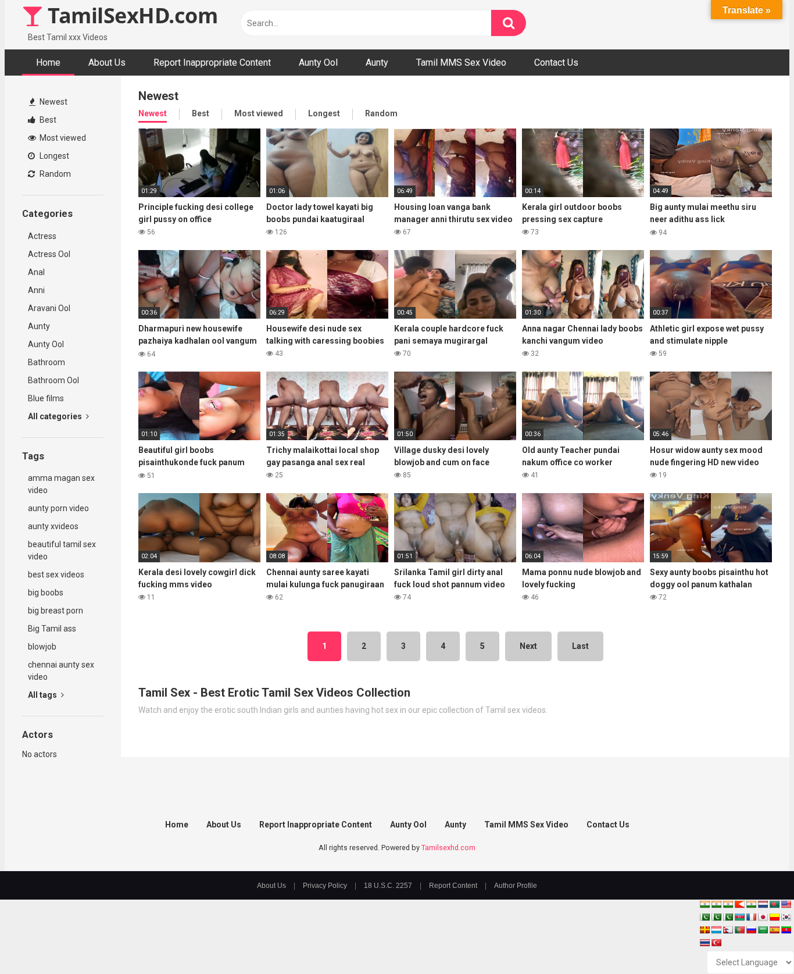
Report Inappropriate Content (212, 62)
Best (47, 119)
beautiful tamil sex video (62, 550)
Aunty (377, 62)
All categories (56, 416)
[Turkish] (716, 942)
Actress (42, 236)
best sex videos (56, 574)
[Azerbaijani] (739, 917)
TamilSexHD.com (130, 15)
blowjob (42, 646)
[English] (786, 904)
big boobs (45, 592)
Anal (36, 272)
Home (48, 62)
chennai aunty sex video (61, 671)
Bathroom (46, 362)
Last (580, 646)
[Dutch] (762, 904)
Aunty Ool (318, 62)
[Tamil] (728, 904)
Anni (36, 290)
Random (54, 174)
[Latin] (704, 929)
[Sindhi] (704, 917)
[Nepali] (728, 929)
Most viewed (62, 137)
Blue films (46, 398)
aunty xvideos (53, 526)
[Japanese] (762, 917)
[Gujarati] (704, 904)
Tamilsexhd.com (448, 847)
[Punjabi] (716, 917)
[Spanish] (774, 929)
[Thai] (704, 942)
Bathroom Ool (53, 380)
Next (528, 646)
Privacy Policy (325, 886)
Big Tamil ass (52, 628)
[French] (751, 917)
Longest (53, 155)
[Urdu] (728, 917)
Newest (52, 101)
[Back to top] (755, 939)
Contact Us (556, 62)
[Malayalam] (716, 904)
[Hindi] (751, 904)
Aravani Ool (49, 308)
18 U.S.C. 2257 (388, 886)
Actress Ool (49, 254)
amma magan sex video (61, 484)
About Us (107, 62)
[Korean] (786, 917)
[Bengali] (774, 904)
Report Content (453, 886)
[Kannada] (774, 917)
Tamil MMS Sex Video (461, 62)
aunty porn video (58, 508)
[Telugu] (786, 929)
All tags (43, 695)
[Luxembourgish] (716, 929)
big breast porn (55, 610)
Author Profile (515, 886)
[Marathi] (739, 904)
